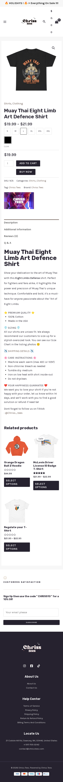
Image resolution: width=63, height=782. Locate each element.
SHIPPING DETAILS (19, 351)
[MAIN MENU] (4, 21)
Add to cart (28, 163)
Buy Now (25, 171)
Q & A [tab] (7, 242)
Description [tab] (11, 222)
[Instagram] (24, 665)
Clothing (17, 103)
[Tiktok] (38, 665)
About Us (31, 683)
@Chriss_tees (14, 412)
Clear (6, 146)
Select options (12, 482)
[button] (53, 48)
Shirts (7, 103)
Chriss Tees (15, 187)
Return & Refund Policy (31, 718)
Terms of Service (31, 706)
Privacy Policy (31, 710)
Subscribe (31, 622)
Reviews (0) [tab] (11, 236)
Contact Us (31, 687)
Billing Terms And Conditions (31, 722)
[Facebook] (31, 665)
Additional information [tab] (17, 229)
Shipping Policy (31, 714)
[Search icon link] (44, 22)
